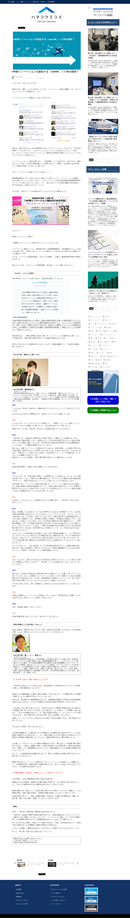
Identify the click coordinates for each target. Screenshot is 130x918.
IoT (106, 338)
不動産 (92, 352)
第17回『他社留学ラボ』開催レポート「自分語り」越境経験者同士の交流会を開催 (102, 55)
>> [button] (109, 163)
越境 (113, 338)
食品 (91, 360)
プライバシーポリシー (22, 900)
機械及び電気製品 (95, 363)
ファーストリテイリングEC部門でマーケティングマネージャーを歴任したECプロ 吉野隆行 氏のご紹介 (103, 254)
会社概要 (18, 889)
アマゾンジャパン (95, 320)
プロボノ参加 (94, 367)
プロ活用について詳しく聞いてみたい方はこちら (103, 400)
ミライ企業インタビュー (58, 900)
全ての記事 (11, 2)
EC (91, 324)
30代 (101, 342)
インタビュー (94, 334)
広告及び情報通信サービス (109, 356)
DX (116, 331)
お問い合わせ (20, 893)
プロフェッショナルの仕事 (59, 889)
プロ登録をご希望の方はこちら (103, 410)
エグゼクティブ (105, 345)
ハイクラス (93, 345)
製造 (106, 363)
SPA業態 (113, 324)
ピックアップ (31, 78)
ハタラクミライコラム (57, 896)
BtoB (91, 331)
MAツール (108, 331)
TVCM (99, 331)
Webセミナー (108, 320)
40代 (108, 342)
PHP (91, 338)
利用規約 (18, 896)
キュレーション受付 (22, 904)
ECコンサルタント (102, 324)
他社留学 (92, 342)
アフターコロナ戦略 (96, 327)
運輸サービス (94, 356)
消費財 (99, 360)
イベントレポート (95, 316)
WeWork (107, 316)
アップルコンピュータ (108, 334)
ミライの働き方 (40, 78)
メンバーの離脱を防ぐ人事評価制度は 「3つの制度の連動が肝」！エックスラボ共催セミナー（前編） (103, 201)
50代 (115, 342)
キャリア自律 (94, 349)
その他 (99, 338)
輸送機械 (107, 360)
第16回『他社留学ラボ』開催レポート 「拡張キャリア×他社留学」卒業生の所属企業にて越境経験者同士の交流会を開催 (103, 101)
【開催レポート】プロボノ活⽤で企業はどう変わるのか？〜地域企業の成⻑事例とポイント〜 (102, 139)
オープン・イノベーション (21, 78)
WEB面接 (108, 327)
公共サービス (106, 349)
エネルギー (101, 352)
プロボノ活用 (106, 367)
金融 (110, 352)
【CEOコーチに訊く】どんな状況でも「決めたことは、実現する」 (102, 292)
